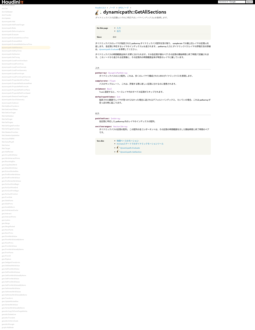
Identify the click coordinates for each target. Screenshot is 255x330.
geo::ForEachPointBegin (10, 184)
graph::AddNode (8, 327)
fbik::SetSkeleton (8, 116)
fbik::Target (6, 148)
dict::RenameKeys (8, 5)
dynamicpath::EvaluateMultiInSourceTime (17, 44)
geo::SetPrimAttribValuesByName (14, 285)
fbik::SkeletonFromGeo (10, 132)
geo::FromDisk (7, 197)
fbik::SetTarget (7, 119)
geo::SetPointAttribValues (11, 272)
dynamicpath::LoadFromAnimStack (14, 60)
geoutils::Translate (8, 318)
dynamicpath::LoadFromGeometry (14, 70)
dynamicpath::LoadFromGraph (13, 73)
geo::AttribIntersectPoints (11, 158)
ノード (112, 7)
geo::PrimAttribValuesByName (13, 249)
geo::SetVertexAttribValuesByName (14, 295)
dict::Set (5, 8)
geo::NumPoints (7, 230)
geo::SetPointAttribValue (10, 269)
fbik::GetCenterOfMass (10, 109)
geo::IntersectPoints (9, 217)
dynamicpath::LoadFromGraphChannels (16, 77)
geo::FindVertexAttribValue (11, 181)
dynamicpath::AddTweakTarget (13, 25)
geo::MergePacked (8, 226)
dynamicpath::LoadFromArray (13, 64)
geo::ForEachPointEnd (10, 187)
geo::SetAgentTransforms (11, 262)
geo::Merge (6, 223)
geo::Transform (7, 298)
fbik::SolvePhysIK (8, 142)
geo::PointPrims (7, 243)
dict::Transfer (6, 15)
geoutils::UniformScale (10, 321)
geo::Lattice (6, 220)
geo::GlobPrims (7, 204)
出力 (119, 31)
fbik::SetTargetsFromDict (11, 125)
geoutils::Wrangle (8, 324)
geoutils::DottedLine (9, 314)
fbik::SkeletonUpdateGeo (10, 135)
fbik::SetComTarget (9, 112)
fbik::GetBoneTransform (10, 106)
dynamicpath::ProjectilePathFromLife (15, 86)
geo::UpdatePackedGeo (10, 301)
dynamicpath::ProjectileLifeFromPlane (15, 80)
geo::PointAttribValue (9, 236)
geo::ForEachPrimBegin (10, 191)
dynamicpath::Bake (9, 28)
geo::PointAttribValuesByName (13, 239)
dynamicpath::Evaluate (109, 49)
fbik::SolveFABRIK (8, 139)
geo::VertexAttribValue (10, 305)
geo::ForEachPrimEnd (10, 194)
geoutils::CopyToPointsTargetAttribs (14, 311)
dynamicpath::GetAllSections (12, 47)
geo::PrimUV (6, 256)
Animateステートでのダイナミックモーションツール (140, 143)
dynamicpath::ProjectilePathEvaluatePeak (17, 83)
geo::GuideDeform (8, 207)
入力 (119, 28)
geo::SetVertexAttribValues (11, 291)
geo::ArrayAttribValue (9, 155)
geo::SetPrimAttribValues (11, 282)
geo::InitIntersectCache (10, 210)
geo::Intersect (6, 213)
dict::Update (6, 18)
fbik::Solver (6, 145)
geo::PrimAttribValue (9, 246)
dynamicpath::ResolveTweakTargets (15, 96)
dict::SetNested (7, 12)
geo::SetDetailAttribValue (11, 265)
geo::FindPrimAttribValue (11, 178)
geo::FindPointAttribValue (11, 174)
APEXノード (123, 7)
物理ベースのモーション (128, 141)
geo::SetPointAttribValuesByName (14, 275)
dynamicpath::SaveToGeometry (13, 99)
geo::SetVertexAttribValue (11, 288)
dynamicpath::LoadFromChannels (14, 67)
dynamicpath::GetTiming (11, 57)
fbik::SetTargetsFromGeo (11, 129)
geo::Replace (6, 259)
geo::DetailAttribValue (9, 168)
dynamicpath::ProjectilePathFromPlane (16, 90)
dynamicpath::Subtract (10, 103)
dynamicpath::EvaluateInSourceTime (15, 38)
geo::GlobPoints (7, 200)
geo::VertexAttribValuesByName (13, 308)
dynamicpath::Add (8, 21)
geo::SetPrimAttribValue (10, 278)
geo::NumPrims (7, 233)
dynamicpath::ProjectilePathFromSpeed (16, 93)
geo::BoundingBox (8, 161)
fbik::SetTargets (7, 122)
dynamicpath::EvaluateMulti (12, 41)
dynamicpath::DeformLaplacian (13, 31)
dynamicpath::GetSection (130, 152)
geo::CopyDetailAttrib (9, 165)
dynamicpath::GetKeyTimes (12, 51)
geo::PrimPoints (7, 252)
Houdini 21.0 (100, 7)
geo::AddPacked (7, 152)
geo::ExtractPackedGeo (10, 171)
